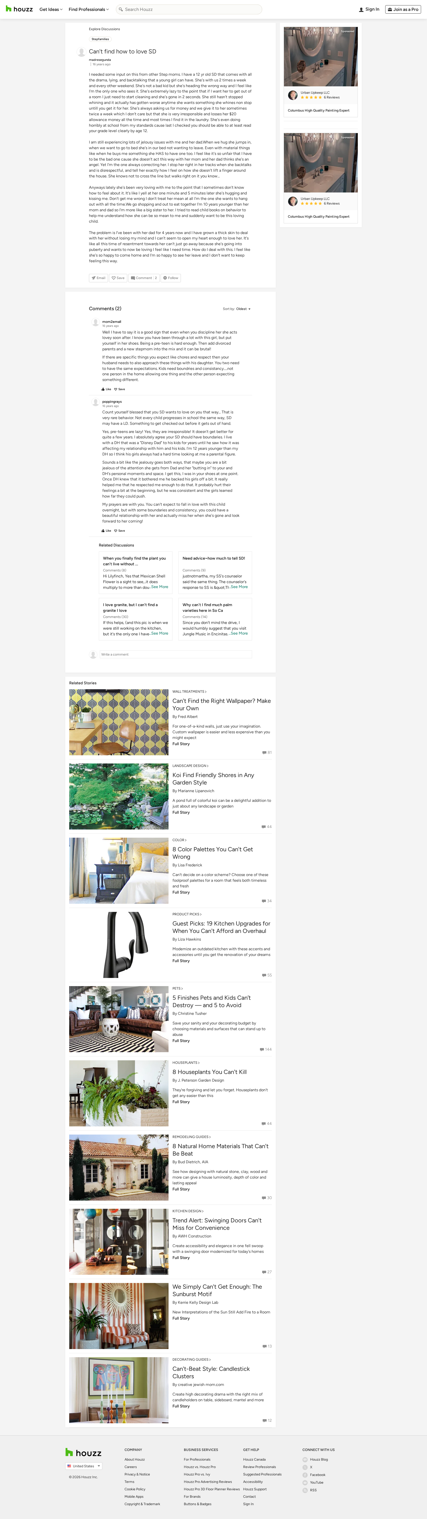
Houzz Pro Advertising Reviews (208, 1482)
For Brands (192, 1497)
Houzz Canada (254, 1459)
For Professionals (197, 1459)
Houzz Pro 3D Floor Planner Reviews (212, 1489)
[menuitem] (51, 9)
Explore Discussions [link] (104, 29)
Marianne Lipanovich (196, 790)
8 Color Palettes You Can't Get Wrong (212, 853)
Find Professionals (87, 9)
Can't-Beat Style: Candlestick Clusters (211, 1372)
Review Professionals (259, 1467)
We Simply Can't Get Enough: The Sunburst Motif (217, 1290)
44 (269, 826)
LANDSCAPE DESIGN (189, 766)
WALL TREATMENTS (188, 691)
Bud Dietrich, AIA (193, 1162)
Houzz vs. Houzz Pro (200, 1467)
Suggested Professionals (262, 1474)
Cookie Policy (135, 1489)
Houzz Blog (319, 1459)
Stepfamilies (100, 39)
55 (269, 975)
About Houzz (135, 1459)
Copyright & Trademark (142, 1504)
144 (268, 1049)
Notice (144, 1474)
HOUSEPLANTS (184, 1063)
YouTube (316, 1482)
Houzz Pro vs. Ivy (197, 1474)
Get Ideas (49, 9)
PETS (176, 988)
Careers (131, 1467)
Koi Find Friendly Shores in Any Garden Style (213, 778)
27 (269, 1272)
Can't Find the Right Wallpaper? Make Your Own (221, 704)
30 (269, 1197)
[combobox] (189, 9)
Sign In (248, 1504)
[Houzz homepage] (19, 8)
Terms (129, 1482)
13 (270, 1346)
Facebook (317, 1475)
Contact (249, 1497)
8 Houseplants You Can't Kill (209, 1071)
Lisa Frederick (190, 865)
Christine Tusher (192, 1013)
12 (270, 1420)
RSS (313, 1490)
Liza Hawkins (189, 939)
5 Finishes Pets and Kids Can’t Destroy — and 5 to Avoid (211, 1001)
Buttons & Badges (198, 1504)
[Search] (121, 9)
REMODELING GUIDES (190, 1137)
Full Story (181, 743)
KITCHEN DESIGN (186, 1211)
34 (269, 901)
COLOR (178, 840)
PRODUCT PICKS (185, 914)
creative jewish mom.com (201, 1384)
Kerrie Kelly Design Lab (198, 1302)
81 (270, 752)
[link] (327, 97)
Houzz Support (255, 1489)
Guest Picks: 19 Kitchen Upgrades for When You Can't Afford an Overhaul (221, 927)
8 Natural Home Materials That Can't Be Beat (220, 1149)
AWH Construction (194, 1236)
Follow (173, 278)
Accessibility (253, 1482)
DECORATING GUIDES (190, 1359)
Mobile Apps (134, 1497)
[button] (236, 309)
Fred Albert (188, 716)
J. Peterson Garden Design (201, 1080)
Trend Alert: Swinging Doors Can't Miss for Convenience (217, 1224)
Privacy (130, 1474)
